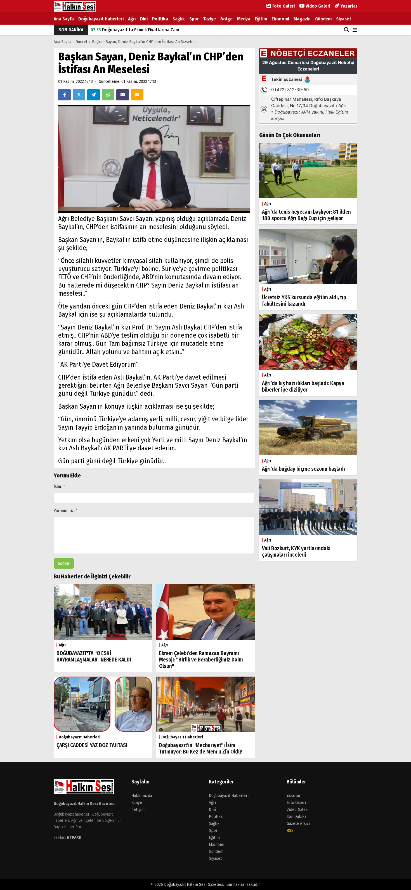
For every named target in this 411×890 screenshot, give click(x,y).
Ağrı (132, 19)
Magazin (302, 19)
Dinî (144, 19)
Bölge (226, 19)
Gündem (323, 19)
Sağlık (179, 19)
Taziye (209, 19)
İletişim (138, 809)
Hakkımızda (141, 795)
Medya (243, 19)
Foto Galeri (283, 6)
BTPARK (74, 837)
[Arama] (346, 30)
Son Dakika (296, 816)
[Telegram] (93, 94)
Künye (136, 802)
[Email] (122, 94)
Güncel (81, 41)
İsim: (59, 486)
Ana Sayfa (64, 19)
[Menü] (355, 30)
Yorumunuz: (66, 510)
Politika (160, 19)
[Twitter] (79, 94)
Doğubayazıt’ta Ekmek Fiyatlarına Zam (135, 30)
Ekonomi (280, 19)
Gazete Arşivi (298, 823)
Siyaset (343, 19)
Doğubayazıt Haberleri (101, 19)
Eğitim (261, 19)
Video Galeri (317, 6)
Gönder (64, 563)
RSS (290, 830)
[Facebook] (64, 94)
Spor (194, 19)
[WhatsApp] (108, 94)
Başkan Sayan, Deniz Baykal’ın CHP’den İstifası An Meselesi (144, 41)
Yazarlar (348, 6)
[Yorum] (137, 94)
